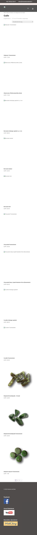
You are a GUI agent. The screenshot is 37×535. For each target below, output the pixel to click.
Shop (7, 12)
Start (5, 12)
